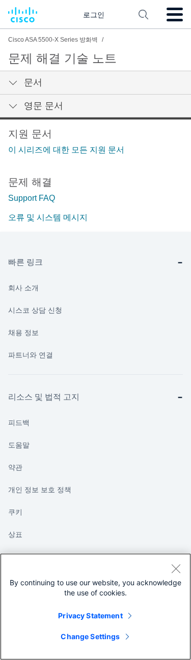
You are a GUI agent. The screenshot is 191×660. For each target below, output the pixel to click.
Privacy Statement (90, 615)
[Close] (176, 568)
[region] (95, 606)
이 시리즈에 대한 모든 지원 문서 (66, 149)
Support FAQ (31, 198)
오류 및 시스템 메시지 (48, 217)
